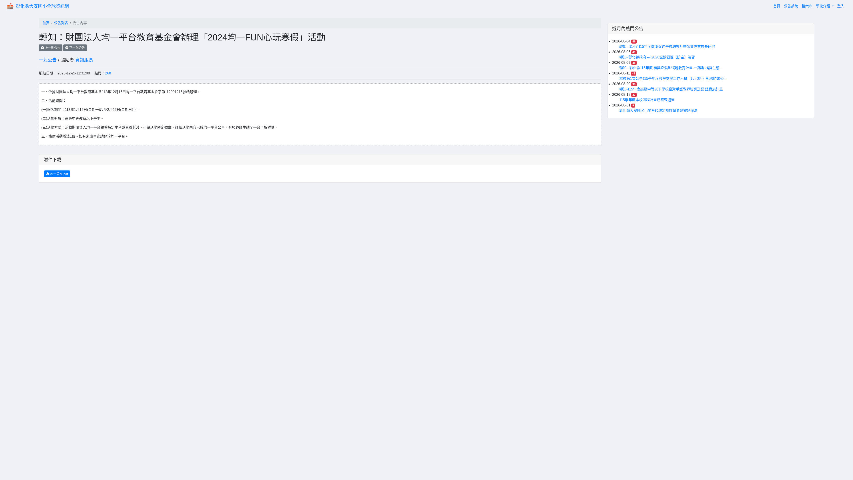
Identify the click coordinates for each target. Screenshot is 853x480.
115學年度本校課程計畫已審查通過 (647, 100)
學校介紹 (823, 6)
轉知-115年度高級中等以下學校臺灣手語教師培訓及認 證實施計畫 (671, 89)
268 (108, 73)
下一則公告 (76, 48)
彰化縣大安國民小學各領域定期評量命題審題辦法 (658, 110)
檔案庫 (807, 6)
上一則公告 (52, 48)
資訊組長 (84, 60)
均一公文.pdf (58, 174)
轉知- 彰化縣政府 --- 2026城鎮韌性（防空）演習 (657, 57)
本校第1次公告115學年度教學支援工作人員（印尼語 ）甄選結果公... (672, 78)
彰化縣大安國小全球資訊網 (42, 6)
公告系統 (791, 6)
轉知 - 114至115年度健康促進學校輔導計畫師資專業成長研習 (667, 46)
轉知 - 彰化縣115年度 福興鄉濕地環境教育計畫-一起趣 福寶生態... (670, 68)
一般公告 (48, 60)
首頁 (777, 6)
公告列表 (61, 23)
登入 (840, 6)
